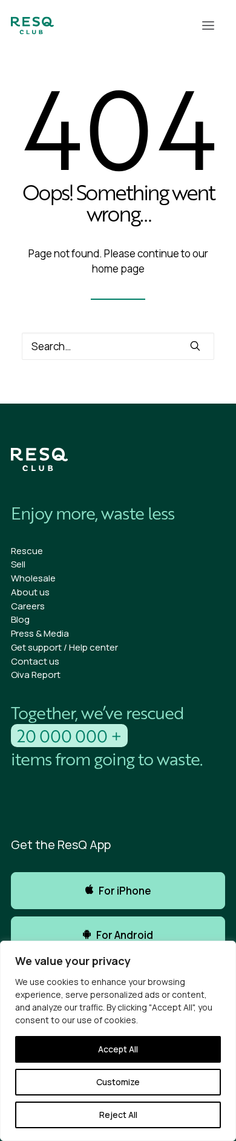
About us (30, 592)
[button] (208, 25)
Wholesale (33, 578)
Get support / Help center (64, 647)
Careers (28, 606)
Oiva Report (36, 674)
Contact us (35, 661)
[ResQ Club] (32, 25)
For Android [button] (124, 935)
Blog (20, 619)
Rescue (27, 550)
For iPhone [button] (125, 891)
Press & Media (40, 633)
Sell (18, 564)
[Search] (118, 346)
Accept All (118, 1049)
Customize (118, 1082)
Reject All (118, 1114)
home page (118, 269)
